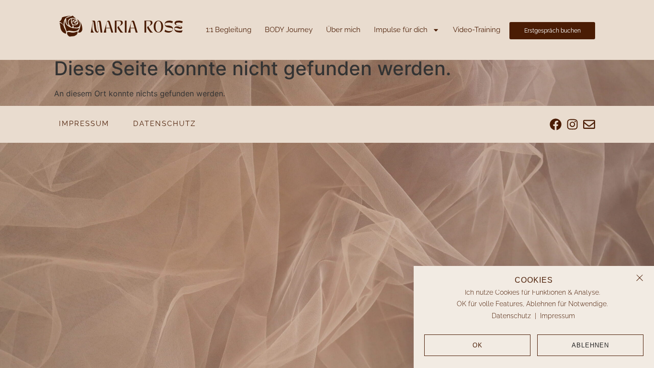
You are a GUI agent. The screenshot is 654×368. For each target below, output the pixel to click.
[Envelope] (589, 124)
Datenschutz (511, 316)
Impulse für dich (401, 29)
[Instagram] (572, 124)
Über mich (343, 29)
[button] (639, 278)
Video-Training (476, 29)
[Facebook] (556, 124)
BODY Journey (289, 29)
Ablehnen (590, 345)
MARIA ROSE (136, 28)
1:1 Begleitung (228, 29)
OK (478, 345)
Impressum (557, 316)
